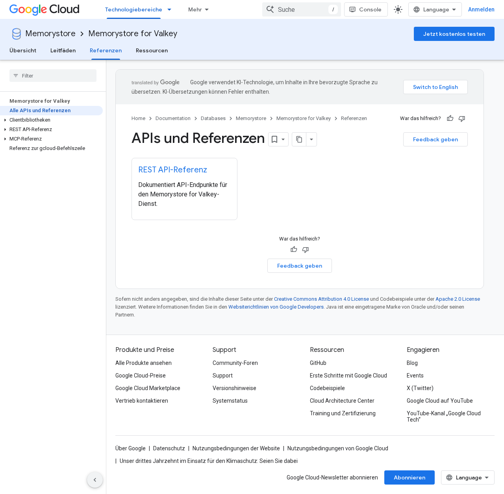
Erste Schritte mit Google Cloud (348, 375)
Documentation (173, 118)
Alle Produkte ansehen (143, 363)
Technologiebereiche (133, 9)
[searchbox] (52, 75)
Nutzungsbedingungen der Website (236, 448)
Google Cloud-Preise (140, 375)
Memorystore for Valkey (132, 34)
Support (223, 375)
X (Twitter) (420, 388)
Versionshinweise (234, 388)
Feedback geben (435, 139)
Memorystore (50, 34)
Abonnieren (409, 477)
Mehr (195, 9)
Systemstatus (230, 401)
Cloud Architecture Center (342, 401)
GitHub (318, 363)
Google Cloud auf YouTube (440, 401)
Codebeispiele (327, 388)
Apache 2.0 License (457, 299)
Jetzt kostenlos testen (454, 33)
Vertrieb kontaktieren (141, 401)
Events (415, 375)
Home (138, 118)
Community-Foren (235, 363)
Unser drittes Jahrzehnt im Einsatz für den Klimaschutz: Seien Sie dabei (209, 461)
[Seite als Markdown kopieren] (299, 139)
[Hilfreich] (450, 118)
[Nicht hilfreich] (462, 118)
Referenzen (106, 50)
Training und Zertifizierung (343, 413)
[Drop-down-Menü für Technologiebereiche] (171, 9)
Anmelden (481, 9)
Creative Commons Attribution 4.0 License (321, 299)
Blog (412, 363)
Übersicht (22, 50)
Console (370, 9)
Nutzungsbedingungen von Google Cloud (337, 448)
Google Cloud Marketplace (147, 388)
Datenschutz (169, 448)
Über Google (130, 448)
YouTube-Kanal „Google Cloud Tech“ (444, 416)
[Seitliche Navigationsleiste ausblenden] (95, 480)
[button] (51, 120)
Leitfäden (63, 50)
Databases (213, 118)
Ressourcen (152, 50)
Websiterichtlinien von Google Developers (276, 307)
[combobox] (301, 9)
